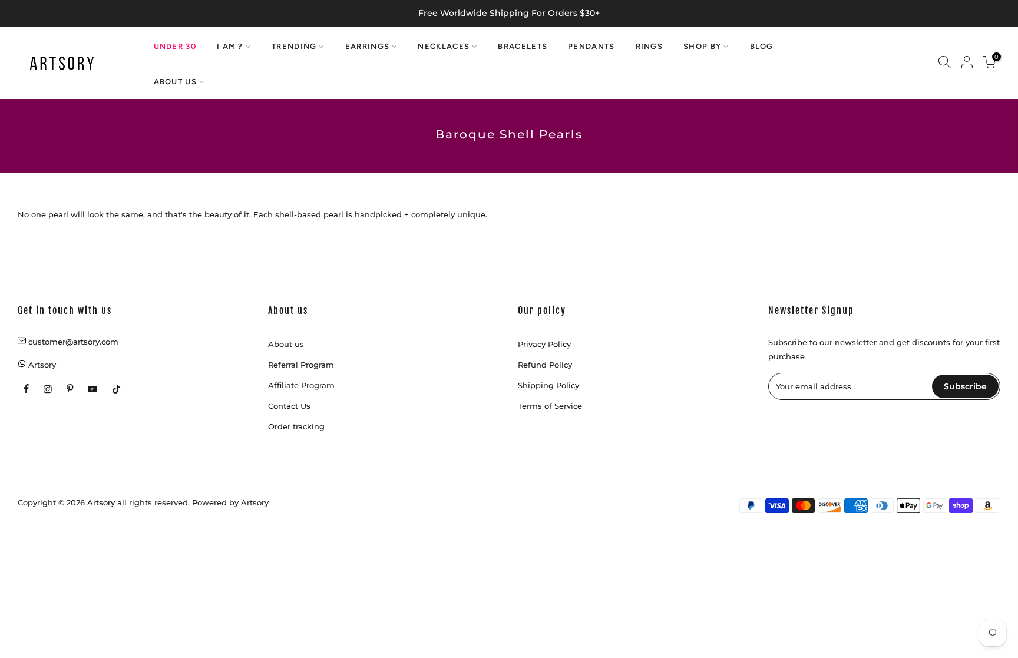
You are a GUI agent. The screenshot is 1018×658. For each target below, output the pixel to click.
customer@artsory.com (73, 341)
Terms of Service (550, 406)
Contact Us (289, 406)
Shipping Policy (548, 385)
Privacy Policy (544, 344)
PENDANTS (591, 46)
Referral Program (301, 364)
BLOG (762, 46)
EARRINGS (367, 46)
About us (286, 344)
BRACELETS (522, 46)
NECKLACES (444, 46)
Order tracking (296, 426)
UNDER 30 (175, 46)
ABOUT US (175, 81)
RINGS (649, 46)
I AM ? (230, 46)
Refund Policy (545, 364)
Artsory (255, 502)
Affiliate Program (301, 385)
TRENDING (294, 46)
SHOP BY (702, 46)
